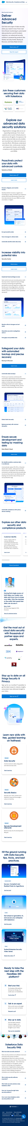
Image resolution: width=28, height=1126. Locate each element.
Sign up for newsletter (14, 1031)
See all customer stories (10, 613)
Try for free (11, 995)
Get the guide (8, 924)
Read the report (14, 52)
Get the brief (7, 890)
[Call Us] (24, 1116)
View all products (14, 565)
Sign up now (13, 696)
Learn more (14, 180)
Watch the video (8, 956)
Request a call (12, 1011)
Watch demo (13, 47)
